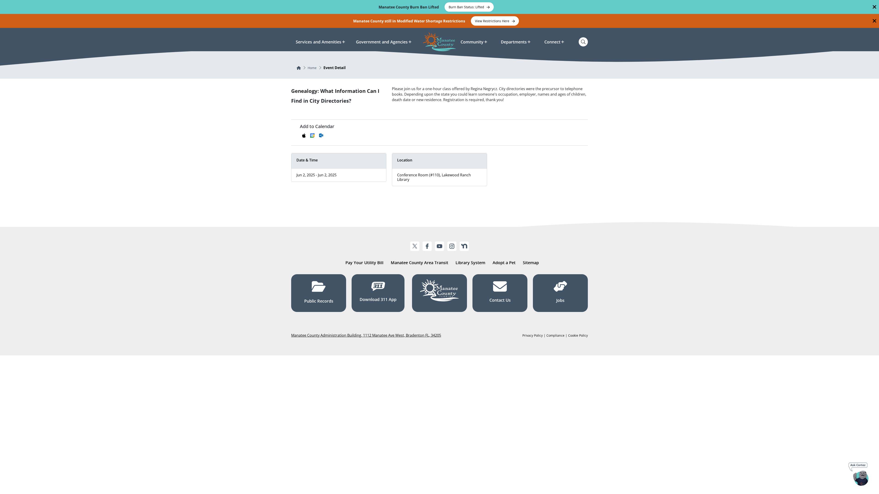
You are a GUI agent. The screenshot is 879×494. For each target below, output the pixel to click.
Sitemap (531, 262)
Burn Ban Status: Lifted (467, 7)
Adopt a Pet (504, 262)
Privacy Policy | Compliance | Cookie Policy (555, 335)
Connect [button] (552, 42)
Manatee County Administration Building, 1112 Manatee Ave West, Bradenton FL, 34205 (366, 335)
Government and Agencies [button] (382, 42)
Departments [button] (514, 42)
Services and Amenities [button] (318, 42)
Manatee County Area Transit (419, 262)
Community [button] (472, 42)
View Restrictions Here (492, 21)
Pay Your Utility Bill (364, 262)
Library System (470, 262)
